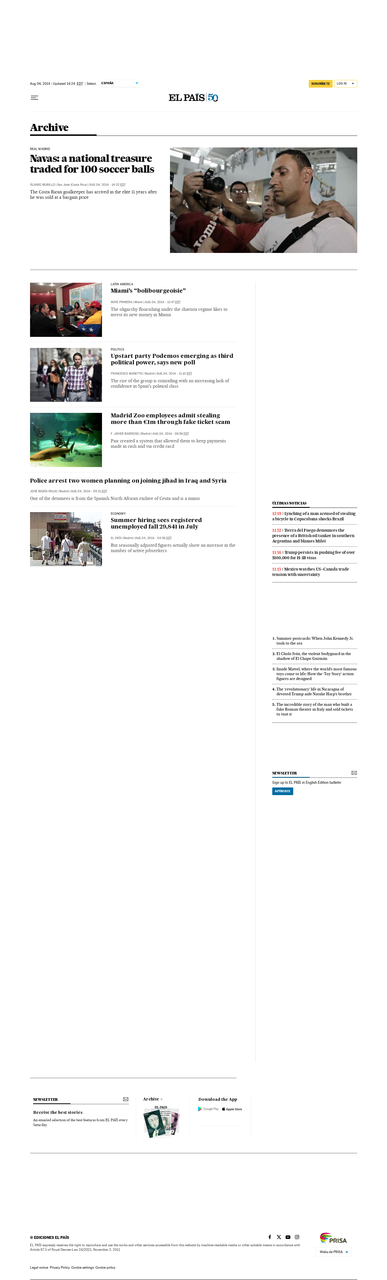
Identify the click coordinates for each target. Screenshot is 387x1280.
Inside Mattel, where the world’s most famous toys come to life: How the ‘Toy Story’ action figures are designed (317, 674)
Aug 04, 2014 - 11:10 (174, 373)
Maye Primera (121, 302)
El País (116, 538)
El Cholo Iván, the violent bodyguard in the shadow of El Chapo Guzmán (314, 656)
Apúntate (283, 791)
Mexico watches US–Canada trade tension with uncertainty (310, 572)
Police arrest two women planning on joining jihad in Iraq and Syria (128, 481)
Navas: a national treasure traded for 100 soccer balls (92, 163)
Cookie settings (82, 1267)
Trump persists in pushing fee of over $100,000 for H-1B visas (313, 555)
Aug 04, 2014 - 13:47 (162, 302)
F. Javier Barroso (125, 434)
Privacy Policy (60, 1267)
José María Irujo (43, 491)
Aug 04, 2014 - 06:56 (170, 434)
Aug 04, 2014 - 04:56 (153, 538)
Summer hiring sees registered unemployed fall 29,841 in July (156, 524)
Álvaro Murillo (42, 185)
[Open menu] (34, 97)
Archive (151, 1099)
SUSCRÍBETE (320, 84)
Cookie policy (105, 1267)
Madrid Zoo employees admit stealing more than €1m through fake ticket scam (170, 419)
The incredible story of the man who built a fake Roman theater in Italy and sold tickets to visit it (315, 709)
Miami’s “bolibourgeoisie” (148, 291)
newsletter (284, 773)
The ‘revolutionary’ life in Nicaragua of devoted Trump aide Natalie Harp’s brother (314, 691)
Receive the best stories (57, 1113)
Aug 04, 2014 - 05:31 (89, 491)
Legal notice (39, 1267)
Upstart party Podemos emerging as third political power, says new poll (172, 360)
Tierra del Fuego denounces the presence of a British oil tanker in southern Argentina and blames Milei (313, 536)
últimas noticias (289, 503)
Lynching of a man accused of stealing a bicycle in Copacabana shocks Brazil (314, 516)
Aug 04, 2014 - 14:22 (107, 185)
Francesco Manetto (127, 373)
